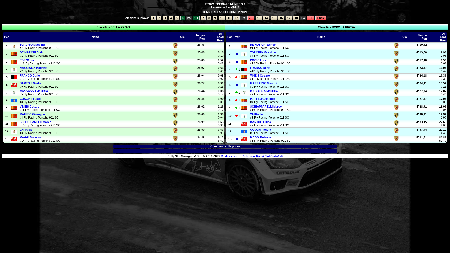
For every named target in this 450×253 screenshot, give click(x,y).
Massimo (32, 44)
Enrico (32, 52)
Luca (28, 60)
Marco (35, 122)
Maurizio (33, 68)
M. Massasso (229, 156)
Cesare (29, 106)
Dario (30, 75)
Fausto (30, 98)
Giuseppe (32, 114)
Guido (30, 83)
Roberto (30, 137)
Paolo (26, 129)
